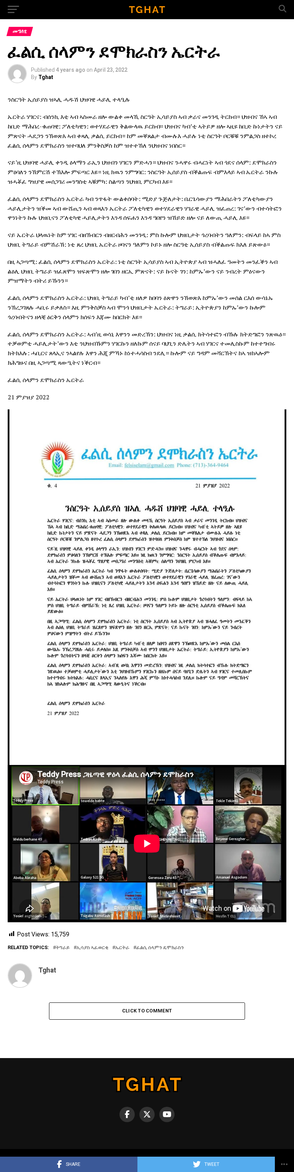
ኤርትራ (122, 947)
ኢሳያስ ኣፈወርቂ (92, 947)
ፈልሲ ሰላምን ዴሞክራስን (160, 947)
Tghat (45, 77)
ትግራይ (63, 947)
